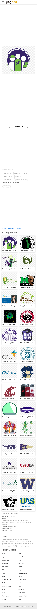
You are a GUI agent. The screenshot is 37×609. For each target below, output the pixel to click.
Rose (3, 576)
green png (18, 176)
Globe (3, 589)
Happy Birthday (6, 586)
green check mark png (21, 180)
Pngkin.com (5, 596)
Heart (3, 553)
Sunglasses (5, 560)
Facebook (5, 599)
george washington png (21, 173)
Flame (20, 553)
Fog (19, 570)
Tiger (3, 573)
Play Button (5, 566)
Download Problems (14, 228)
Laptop (20, 566)
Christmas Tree (6, 580)
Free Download (18, 126)
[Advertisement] (18, 27)
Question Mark (22, 596)
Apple (3, 557)
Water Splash (22, 593)
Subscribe (21, 563)
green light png (7, 173)
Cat (19, 560)
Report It (4, 228)
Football (4, 583)
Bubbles (4, 570)
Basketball (5, 563)
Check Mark (22, 580)
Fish (19, 586)
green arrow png (7, 180)
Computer (21, 589)
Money (20, 599)
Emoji (20, 576)
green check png (7, 176)
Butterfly (20, 557)
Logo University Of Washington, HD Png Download (16, 343)
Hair (19, 583)
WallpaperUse (22, 573)
